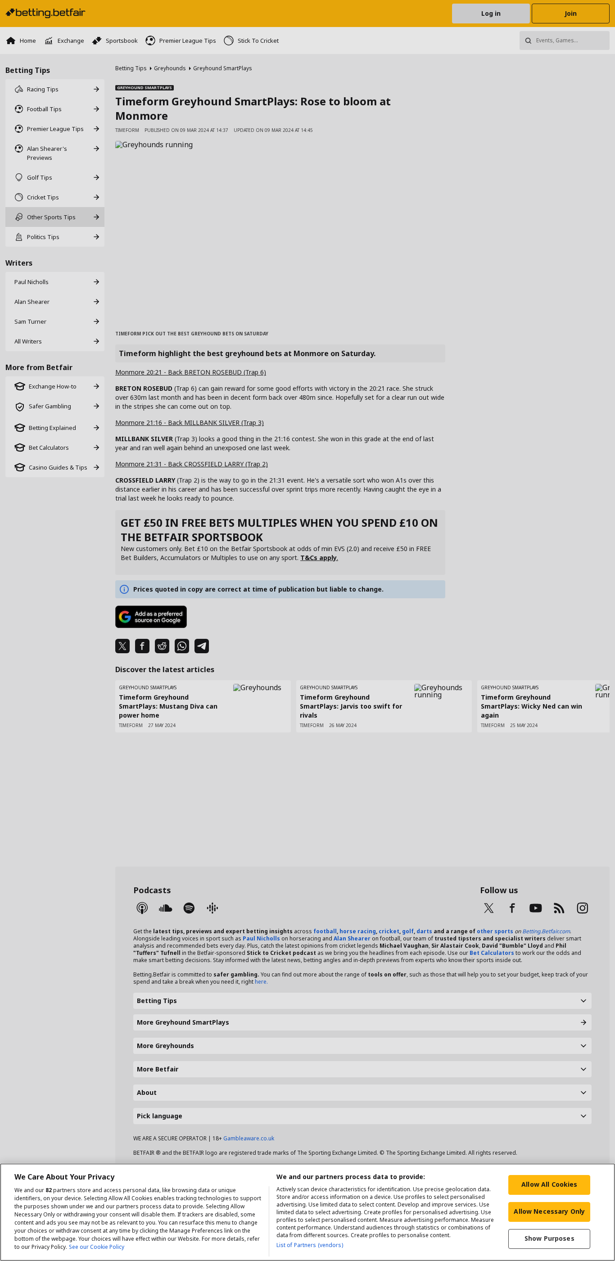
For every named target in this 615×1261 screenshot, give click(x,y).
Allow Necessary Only (549, 1211)
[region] (307, 1212)
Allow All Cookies (549, 1184)
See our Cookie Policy (96, 1247)
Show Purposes (549, 1238)
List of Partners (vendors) (309, 1245)
